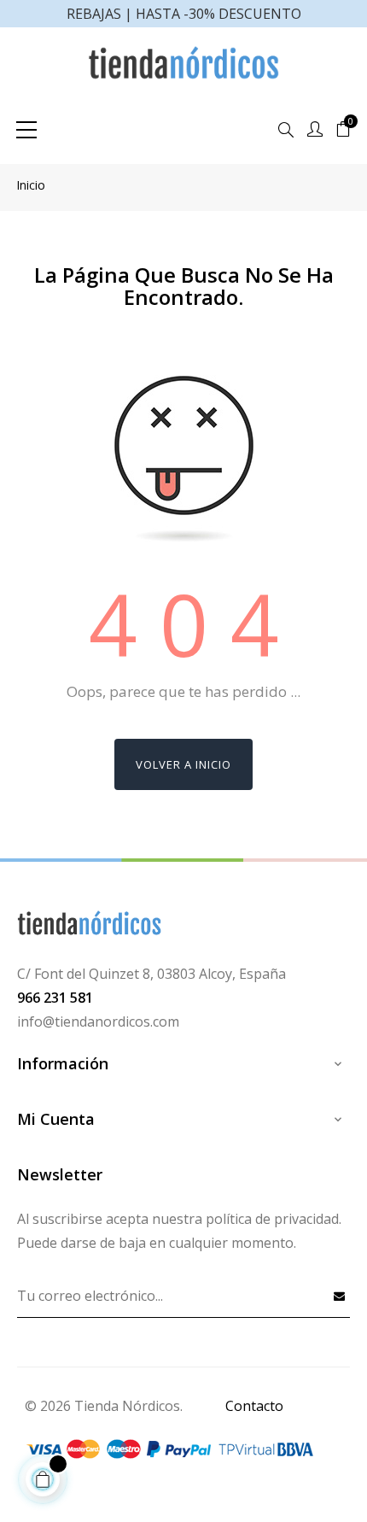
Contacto (254, 1405)
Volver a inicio (183, 764)
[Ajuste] (315, 130)
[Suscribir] (339, 1296)
